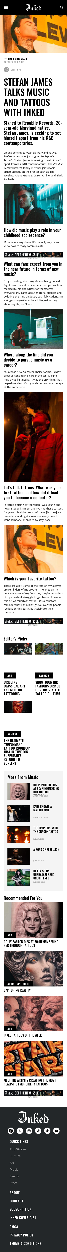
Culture (15, 1156)
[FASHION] (49, 648)
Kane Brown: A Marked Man (42, 808)
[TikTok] (47, 1131)
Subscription (20, 1209)
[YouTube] (56, 1131)
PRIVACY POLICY (21, 1235)
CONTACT (16, 1200)
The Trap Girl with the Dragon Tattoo (45, 830)
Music (14, 1169)
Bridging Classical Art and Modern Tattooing (14, 688)
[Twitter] (20, 1131)
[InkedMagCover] (33, 254)
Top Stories (18, 1149)
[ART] (18, 648)
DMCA (14, 1226)
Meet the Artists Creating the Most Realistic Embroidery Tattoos (30, 1082)
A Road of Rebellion (46, 849)
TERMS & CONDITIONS (25, 1243)
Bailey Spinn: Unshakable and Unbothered (43, 875)
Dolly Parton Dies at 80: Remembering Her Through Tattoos (46, 790)
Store (14, 1183)
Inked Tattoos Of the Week (23, 1035)
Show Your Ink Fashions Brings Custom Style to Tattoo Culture (48, 688)
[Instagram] (29, 1131)
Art (12, 1163)
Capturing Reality (17, 990)
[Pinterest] (38, 1131)
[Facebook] (11, 1131)
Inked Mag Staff (17, 59)
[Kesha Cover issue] (33, 1092)
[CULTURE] (18, 706)
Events (15, 1176)
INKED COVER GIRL (23, 1217)
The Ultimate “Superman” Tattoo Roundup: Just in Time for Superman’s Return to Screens (17, 752)
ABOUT (15, 1192)
